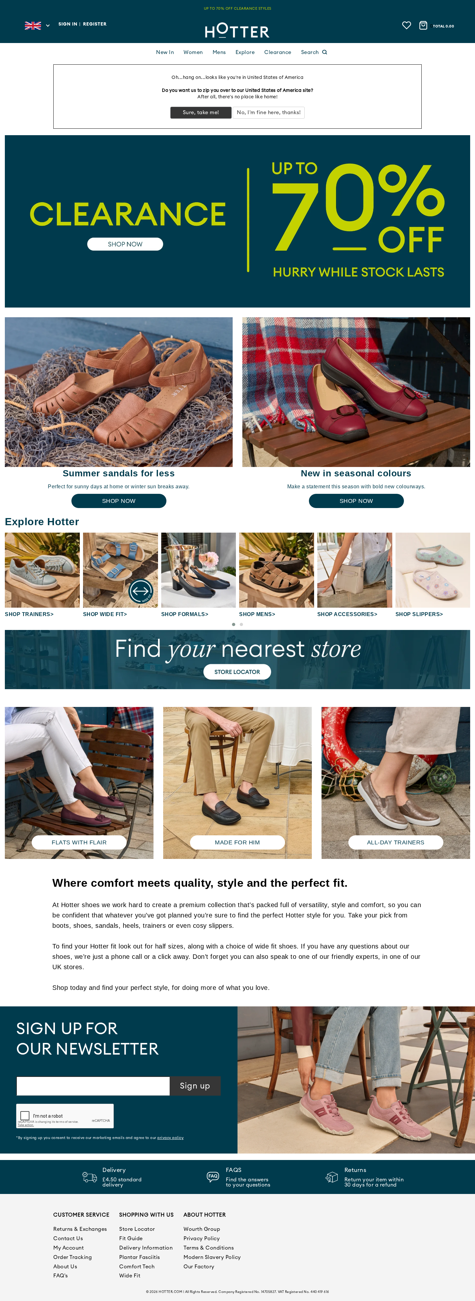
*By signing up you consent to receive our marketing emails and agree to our (100, 1138)
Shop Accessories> (347, 614)
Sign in (68, 24)
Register (95, 24)
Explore (245, 52)
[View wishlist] (407, 25)
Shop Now (119, 501)
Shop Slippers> (419, 614)
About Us (65, 1266)
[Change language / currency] (37, 27)
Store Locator (137, 1229)
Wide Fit (129, 1275)
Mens (219, 52)
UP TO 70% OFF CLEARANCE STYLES (237, 8)
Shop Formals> (184, 614)
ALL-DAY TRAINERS (396, 842)
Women (193, 52)
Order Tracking (72, 1257)
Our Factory (199, 1266)
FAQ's (60, 1275)
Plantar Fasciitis (139, 1257)
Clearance (277, 52)
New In (165, 52)
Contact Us (68, 1238)
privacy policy (170, 1138)
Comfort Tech (136, 1266)
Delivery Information (146, 1248)
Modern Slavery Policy (212, 1257)
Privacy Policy (202, 1238)
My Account (68, 1248)
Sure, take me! (201, 112)
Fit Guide (131, 1238)
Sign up (195, 1086)
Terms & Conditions (209, 1248)
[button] (234, 624)
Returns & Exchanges (80, 1229)
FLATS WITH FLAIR (79, 842)
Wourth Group (202, 1229)
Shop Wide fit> (105, 614)
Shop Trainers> (29, 614)
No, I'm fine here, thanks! (269, 112)
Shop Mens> (257, 614)
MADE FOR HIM (237, 842)
